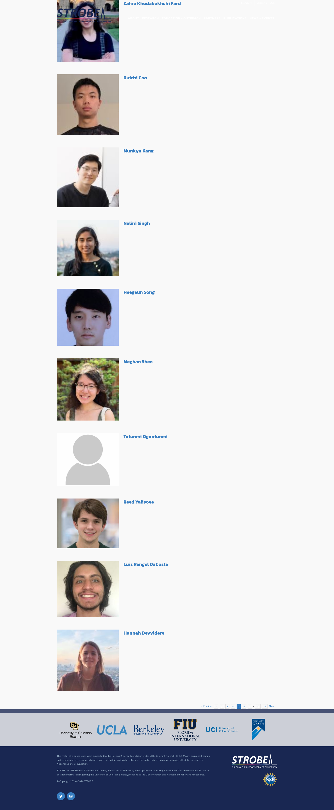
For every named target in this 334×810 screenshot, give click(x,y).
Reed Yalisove (139, 502)
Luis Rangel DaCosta (146, 564)
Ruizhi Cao (135, 77)
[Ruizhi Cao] (88, 104)
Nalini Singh (137, 223)
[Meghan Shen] (88, 389)
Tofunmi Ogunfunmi (146, 436)
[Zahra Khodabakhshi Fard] (88, 31)
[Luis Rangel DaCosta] (88, 589)
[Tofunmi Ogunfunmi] (88, 459)
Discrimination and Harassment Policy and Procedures (175, 774)
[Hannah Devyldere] (88, 660)
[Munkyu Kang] (88, 177)
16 (257, 706)
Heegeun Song (139, 292)
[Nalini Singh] (88, 248)
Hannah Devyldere (144, 633)
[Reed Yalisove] (88, 523)
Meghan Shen (138, 361)
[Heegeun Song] (88, 317)
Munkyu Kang (139, 150)
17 (264, 706)
